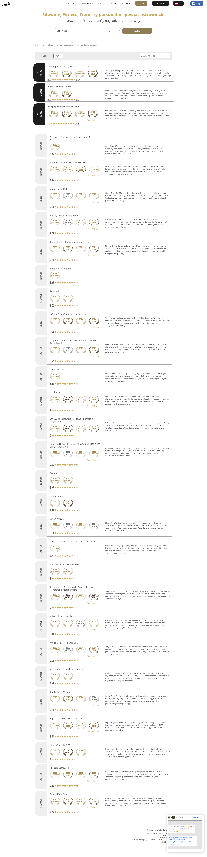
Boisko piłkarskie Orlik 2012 (63, 616)
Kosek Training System (59, 86)
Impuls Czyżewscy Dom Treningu (66, 718)
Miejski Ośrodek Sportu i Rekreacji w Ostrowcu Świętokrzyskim (73, 342)
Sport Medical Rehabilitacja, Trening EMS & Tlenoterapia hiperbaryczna (71, 588)
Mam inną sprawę (175, 845)
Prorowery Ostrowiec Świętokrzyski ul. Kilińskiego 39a (74, 138)
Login (199, 3)
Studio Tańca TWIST (59, 189)
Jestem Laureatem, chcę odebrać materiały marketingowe (180, 838)
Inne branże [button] (159, 3)
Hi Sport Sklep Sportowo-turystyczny (68, 314)
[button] (178, 3)
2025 (57, 56)
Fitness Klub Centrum (60, 794)
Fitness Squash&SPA (60, 745)
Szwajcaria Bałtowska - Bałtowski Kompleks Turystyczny (71, 420)
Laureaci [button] (71, 3)
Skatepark (54, 291)
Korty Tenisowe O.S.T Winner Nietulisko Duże (72, 541)
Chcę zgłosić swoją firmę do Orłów (181, 842)
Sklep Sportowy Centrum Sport (63, 106)
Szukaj (137, 31)
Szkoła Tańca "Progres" (61, 692)
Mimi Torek (55, 392)
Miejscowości (87, 3)
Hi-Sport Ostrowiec (59, 767)
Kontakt (101, 3)
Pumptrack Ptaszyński (61, 268)
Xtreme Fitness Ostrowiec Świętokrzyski (69, 241)
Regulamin (126, 3)
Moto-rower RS (57, 369)
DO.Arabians (56, 473)
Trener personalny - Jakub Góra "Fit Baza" (68, 66)
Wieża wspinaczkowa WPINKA (65, 564)
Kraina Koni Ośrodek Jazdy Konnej (67, 669)
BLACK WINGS (57, 518)
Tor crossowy (56, 496)
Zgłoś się (141, 3)
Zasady (113, 3)
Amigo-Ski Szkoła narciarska (64, 642)
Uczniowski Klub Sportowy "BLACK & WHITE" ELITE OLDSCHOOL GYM (75, 445)
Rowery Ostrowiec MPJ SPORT (65, 215)
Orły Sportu (39, 45)
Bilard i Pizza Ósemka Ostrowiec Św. (68, 162)
